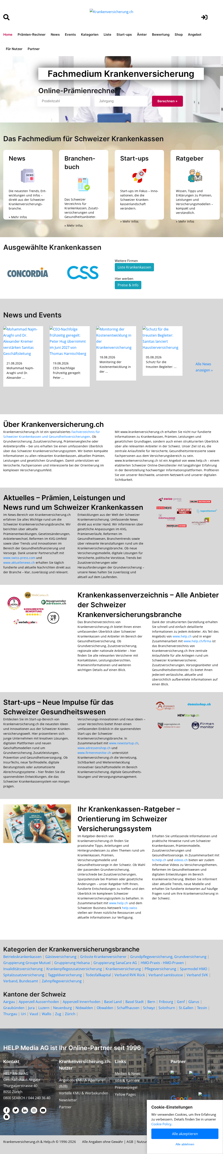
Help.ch (49, 1141)
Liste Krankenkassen (134, 267)
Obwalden (105, 1007)
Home (7, 34)
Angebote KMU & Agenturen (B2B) (82, 1083)
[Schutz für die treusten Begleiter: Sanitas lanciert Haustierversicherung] (162, 337)
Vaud (34, 1013)
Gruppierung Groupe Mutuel (27, 962)
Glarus (193, 1001)
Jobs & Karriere (127, 1080)
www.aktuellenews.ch (19, 562)
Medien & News (127, 1073)
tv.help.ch (159, 860)
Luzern (43, 1007)
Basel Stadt (134, 1001)
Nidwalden (84, 1007)
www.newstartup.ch (123, 743)
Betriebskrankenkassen (22, 956)
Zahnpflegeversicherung (62, 981)
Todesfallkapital (98, 975)
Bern (151, 1001)
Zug (58, 1013)
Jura (31, 1007)
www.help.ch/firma (197, 641)
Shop (179, 34)
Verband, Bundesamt (20, 981)
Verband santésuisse (166, 975)
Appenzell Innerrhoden (81, 1001)
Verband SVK (197, 975)
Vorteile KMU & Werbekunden (83, 1093)
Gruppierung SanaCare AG (115, 962)
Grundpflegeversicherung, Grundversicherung (168, 956)
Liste (107, 34)
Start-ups (124, 34)
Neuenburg (62, 1007)
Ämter (142, 34)
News (55, 34)
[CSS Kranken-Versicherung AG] (83, 272)
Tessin (202, 1007)
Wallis (46, 1013)
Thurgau (10, 1013)
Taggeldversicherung (65, 975)
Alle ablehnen (185, 1144)
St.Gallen (186, 1007)
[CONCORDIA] (27, 272)
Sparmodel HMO (193, 968)
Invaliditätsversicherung (23, 968)
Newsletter (68, 1100)
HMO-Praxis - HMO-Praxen (162, 962)
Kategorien (89, 34)
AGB (130, 1141)
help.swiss (129, 908)
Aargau (9, 1001)
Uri (23, 1013)
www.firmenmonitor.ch (94, 753)
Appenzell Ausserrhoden (39, 1001)
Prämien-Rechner (32, 34)
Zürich (70, 1013)
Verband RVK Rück (130, 975)
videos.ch (181, 860)
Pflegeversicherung (160, 968)
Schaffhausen (128, 1007)
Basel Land (113, 1001)
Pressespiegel (126, 1087)
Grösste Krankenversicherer (103, 956)
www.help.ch (182, 636)
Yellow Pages (125, 1094)
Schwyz (149, 1007)
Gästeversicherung (60, 956)
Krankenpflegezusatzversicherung (74, 968)
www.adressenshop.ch (94, 748)
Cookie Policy (161, 1124)
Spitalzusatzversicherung (23, 975)
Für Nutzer (14, 49)
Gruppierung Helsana (72, 962)
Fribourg (166, 1001)
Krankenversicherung (123, 968)
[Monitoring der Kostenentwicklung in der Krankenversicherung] (116, 337)
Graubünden (13, 1007)
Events (70, 34)
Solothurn (167, 1007)
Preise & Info (128, 285)
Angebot (194, 34)
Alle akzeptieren (185, 1133)
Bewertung (160, 34)
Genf (181, 1001)
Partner (34, 49)
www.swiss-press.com (19, 558)
